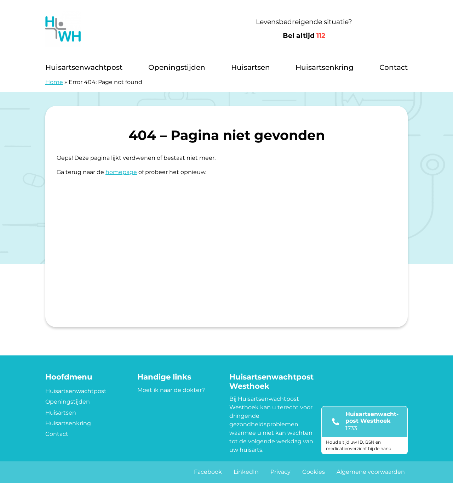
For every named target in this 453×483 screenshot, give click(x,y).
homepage (121, 172)
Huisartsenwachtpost (83, 67)
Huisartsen (250, 67)
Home (54, 82)
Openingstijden (176, 67)
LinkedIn (246, 471)
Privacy (280, 471)
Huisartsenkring (325, 67)
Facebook (208, 471)
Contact (393, 67)
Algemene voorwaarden (371, 471)
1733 (351, 428)
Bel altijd (304, 36)
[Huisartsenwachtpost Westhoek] (123, 29)
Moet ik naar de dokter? (171, 390)
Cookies (313, 471)
